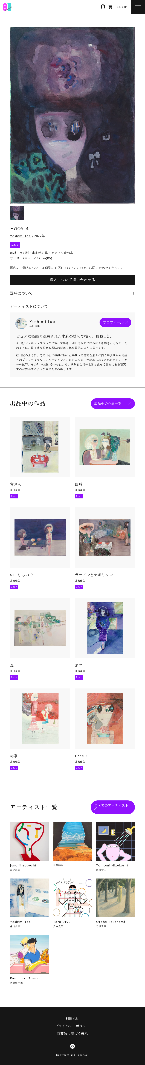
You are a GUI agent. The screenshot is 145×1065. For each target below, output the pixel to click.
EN (119, 7)
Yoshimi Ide (20, 236)
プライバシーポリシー (72, 1026)
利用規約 (72, 1018)
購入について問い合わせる (72, 280)
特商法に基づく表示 (72, 1034)
